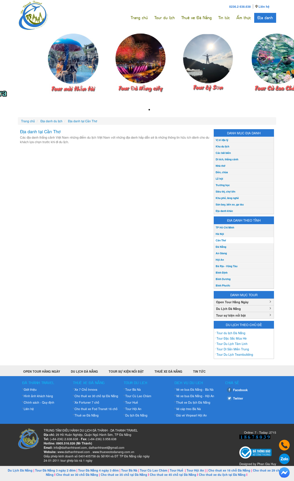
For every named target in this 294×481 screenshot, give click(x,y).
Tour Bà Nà (133, 389)
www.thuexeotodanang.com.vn (113, 452)
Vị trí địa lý (222, 140)
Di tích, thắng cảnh (227, 159)
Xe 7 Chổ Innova (85, 389)
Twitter (238, 398)
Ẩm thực (243, 17)
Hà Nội (220, 234)
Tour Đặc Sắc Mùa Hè (232, 338)
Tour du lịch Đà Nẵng (231, 333)
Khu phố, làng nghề (227, 198)
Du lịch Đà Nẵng (136, 415)
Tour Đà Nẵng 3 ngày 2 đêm (55, 470)
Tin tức (224, 17)
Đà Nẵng (221, 247)
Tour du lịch (164, 17)
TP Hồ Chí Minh (225, 227)
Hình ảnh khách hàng (38, 396)
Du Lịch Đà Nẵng (228, 308)
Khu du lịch (222, 146)
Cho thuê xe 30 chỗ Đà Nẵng (77, 474)
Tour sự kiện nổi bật (231, 315)
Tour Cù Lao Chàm (138, 396)
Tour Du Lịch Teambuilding (235, 354)
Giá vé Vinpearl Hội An (191, 415)
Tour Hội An (133, 409)
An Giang (221, 253)
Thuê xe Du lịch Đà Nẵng (193, 402)
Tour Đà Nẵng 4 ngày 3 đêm (98, 470)
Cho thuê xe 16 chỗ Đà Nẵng (229, 470)
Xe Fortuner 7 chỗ (86, 402)
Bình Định (221, 272)
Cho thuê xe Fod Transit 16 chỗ (96, 409)
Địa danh (265, 17)
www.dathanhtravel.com (73, 452)
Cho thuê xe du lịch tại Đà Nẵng (222, 474)
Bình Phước (223, 285)
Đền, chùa (222, 172)
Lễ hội (219, 179)
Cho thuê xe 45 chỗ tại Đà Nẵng (173, 474)
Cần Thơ (221, 240)
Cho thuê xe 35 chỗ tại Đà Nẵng (124, 474)
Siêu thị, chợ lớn (225, 191)
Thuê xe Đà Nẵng (196, 17)
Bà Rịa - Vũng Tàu (226, 266)
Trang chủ (139, 17)
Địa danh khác (224, 211)
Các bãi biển (223, 153)
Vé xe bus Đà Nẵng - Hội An (195, 396)
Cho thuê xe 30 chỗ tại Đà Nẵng (96, 396)
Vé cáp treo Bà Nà (188, 409)
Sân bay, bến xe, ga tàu (230, 204)
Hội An (220, 260)
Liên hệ (263, 6)
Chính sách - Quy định (39, 402)
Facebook (240, 390)
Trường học (223, 185)
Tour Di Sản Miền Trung (233, 349)
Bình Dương (223, 279)
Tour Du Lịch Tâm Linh (232, 344)
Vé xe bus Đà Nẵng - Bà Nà (195, 389)
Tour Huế (131, 402)
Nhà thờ (220, 166)
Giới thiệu (30, 389)
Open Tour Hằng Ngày (232, 302)
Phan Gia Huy (266, 464)
